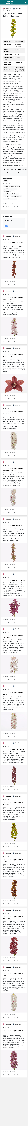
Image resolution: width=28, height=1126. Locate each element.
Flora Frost (18, 8)
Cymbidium (8, 8)
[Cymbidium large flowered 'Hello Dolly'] (14, 936)
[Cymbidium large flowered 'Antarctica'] (14, 430)
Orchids (6, 180)
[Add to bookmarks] (18, 207)
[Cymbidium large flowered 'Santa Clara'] (14, 373)
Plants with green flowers (10, 198)
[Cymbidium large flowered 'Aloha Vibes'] (14, 316)
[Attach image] (5, 224)
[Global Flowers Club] (10, 2)
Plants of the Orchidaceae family (12, 186)
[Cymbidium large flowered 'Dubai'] (14, 992)
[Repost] (15, 207)
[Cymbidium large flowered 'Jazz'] (14, 1050)
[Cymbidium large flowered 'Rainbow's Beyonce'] (14, 487)
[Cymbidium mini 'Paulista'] (14, 543)
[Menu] (2, 2)
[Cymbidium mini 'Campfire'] (14, 260)
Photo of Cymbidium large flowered (12, 196)
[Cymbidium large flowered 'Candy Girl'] (14, 654)
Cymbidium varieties (9, 191)
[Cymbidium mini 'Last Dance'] (14, 766)
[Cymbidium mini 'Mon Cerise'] (14, 598)
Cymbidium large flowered (10, 189)
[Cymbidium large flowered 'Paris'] (14, 711)
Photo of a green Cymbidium (11, 193)
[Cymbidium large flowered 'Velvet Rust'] (14, 879)
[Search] (25, 2)
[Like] (4, 207)
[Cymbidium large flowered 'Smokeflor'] (14, 822)
